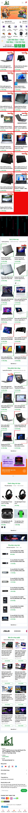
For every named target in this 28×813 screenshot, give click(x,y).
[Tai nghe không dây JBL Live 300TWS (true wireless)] (7, 513)
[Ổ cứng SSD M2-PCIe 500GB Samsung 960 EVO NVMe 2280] (5, 591)
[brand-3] (6, 631)
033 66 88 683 (5, 756)
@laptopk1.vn (7, 226)
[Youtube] (5, 766)
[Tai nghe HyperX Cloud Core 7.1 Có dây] (7, 494)
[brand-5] (17, 631)
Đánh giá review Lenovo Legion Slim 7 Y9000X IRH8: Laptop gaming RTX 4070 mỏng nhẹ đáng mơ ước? (20, 653)
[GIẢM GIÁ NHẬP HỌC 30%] (14, 461)
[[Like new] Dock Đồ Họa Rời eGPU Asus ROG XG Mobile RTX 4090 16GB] (7, 179)
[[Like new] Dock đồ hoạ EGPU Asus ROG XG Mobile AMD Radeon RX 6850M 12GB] (7, 159)
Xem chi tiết (7, 660)
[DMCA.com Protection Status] (14, 801)
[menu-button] (2, 2)
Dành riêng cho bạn (14, 483)
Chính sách (3, 773)
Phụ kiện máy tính (14, 545)
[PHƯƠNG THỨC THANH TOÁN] (14, 798)
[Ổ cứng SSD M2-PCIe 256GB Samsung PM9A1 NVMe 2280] (5, 582)
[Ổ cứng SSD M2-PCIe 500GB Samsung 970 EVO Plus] (5, 609)
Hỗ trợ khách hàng (5, 770)
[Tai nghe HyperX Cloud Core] (20, 494)
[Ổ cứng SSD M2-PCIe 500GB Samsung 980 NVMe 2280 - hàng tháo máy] (5, 600)
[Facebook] (2, 766)
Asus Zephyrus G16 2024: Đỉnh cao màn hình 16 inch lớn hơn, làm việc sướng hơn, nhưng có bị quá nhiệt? (20, 718)
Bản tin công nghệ (14, 637)
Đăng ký (24, 790)
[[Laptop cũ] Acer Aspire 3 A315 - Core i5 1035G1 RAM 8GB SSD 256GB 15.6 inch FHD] (21, 118)
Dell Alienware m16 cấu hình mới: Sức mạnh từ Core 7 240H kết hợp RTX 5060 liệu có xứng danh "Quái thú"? (7, 718)
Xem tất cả (13, 363)
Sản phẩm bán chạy (14, 368)
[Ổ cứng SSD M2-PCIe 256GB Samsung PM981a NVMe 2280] (5, 572)
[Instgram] (12, 766)
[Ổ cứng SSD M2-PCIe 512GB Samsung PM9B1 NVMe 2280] (5, 619)
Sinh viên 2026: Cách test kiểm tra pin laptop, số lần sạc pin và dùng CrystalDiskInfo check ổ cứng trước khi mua (20, 697)
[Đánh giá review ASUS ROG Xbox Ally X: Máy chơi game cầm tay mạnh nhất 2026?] (7, 645)
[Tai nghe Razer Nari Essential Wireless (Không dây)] (20, 513)
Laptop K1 (19, 804)
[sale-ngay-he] (14, 12)
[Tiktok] (9, 766)
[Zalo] (16, 766)
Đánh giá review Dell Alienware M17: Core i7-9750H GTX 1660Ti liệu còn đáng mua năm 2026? (7, 674)
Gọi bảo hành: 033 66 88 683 (7, 779)
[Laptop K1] (6, 3)
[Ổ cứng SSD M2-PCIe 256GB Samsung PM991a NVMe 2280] (5, 563)
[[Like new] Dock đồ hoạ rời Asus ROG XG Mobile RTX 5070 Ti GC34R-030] (21, 159)
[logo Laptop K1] (14, 741)
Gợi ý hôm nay (14, 239)
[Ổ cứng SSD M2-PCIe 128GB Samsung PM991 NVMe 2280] (5, 554)
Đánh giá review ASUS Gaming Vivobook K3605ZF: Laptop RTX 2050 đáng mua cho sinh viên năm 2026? (7, 697)
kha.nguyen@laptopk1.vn (8, 760)
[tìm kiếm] (22, 2)
